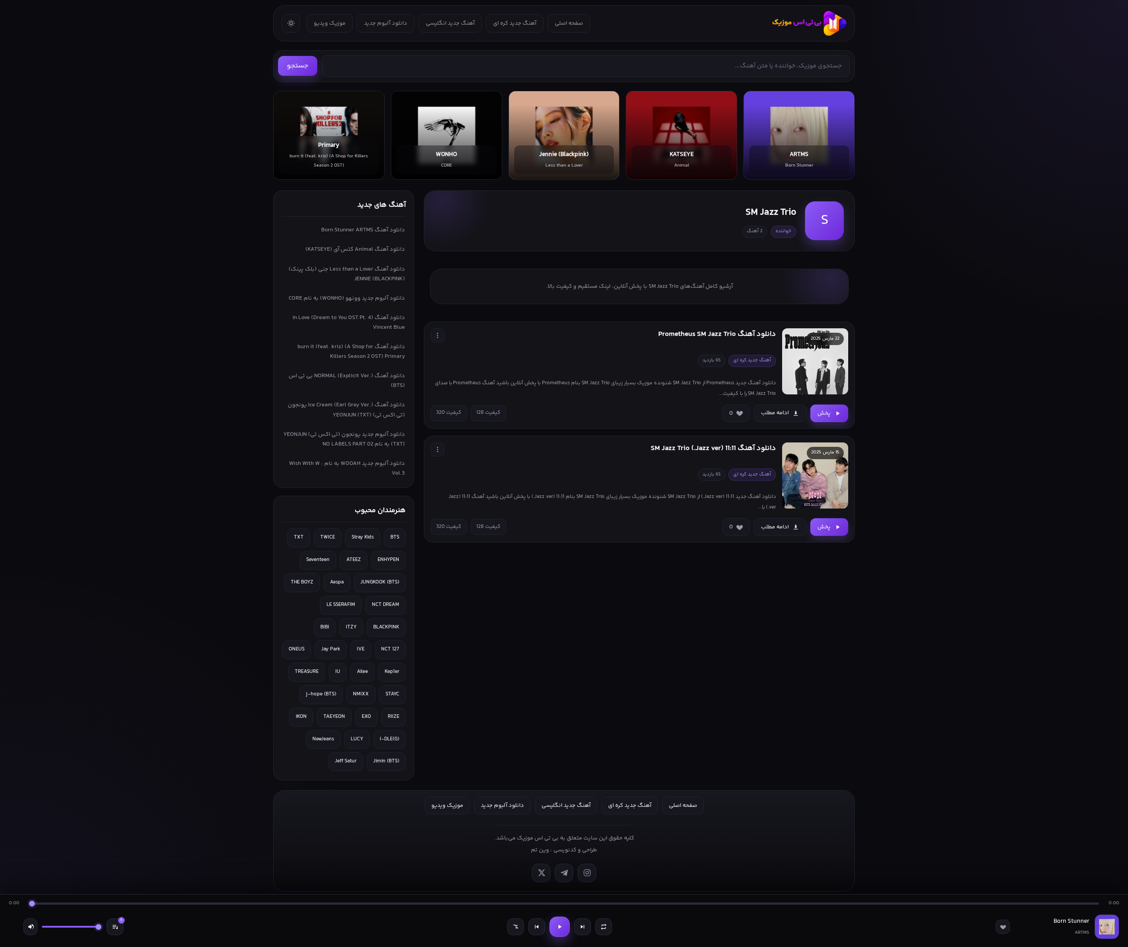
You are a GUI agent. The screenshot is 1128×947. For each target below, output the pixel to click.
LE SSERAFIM (341, 605)
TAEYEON (334, 717)
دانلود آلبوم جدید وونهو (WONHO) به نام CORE (347, 298)
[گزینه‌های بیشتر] (437, 335)
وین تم (540, 850)
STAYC (392, 694)
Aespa (337, 582)
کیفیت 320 (448, 413)
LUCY (357, 739)
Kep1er (392, 672)
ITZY (351, 627)
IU (337, 672)
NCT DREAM (385, 605)
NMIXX (361, 694)
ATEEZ (353, 560)
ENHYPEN (388, 560)
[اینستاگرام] (587, 873)
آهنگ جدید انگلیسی (450, 23)
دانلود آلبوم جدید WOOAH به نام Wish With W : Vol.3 (347, 468)
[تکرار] (603, 926)
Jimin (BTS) (386, 761)
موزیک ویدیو (329, 23)
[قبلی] (536, 926)
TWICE (327, 537)
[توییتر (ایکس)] (541, 873)
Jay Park (330, 649)
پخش (824, 413)
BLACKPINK (386, 627)
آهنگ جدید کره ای (514, 23)
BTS (394, 537)
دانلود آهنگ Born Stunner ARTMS (363, 230)
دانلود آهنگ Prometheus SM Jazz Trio (717, 334)
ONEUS (296, 649)
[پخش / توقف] (559, 927)
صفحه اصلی (569, 23)
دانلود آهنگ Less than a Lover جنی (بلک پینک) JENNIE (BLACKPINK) (347, 274)
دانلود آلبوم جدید (385, 23)
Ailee (362, 672)
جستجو (297, 65)
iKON (301, 717)
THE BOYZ (302, 582)
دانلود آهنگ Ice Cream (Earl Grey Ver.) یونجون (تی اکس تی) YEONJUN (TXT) (346, 410)
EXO (366, 717)
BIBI (324, 627)
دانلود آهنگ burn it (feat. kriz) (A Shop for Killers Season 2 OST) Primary (351, 351)
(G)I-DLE (389, 739)
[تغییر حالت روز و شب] (291, 23)
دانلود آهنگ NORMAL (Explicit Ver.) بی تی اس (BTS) (347, 380)
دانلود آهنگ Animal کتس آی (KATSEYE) (355, 249)
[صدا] (30, 926)
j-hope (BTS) (321, 694)
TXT (299, 537)
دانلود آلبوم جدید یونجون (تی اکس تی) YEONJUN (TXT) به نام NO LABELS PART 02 (344, 439)
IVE (360, 649)
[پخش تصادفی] (515, 926)
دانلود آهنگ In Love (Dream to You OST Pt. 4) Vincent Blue (349, 322)
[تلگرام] (564, 873)
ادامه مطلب (775, 413)
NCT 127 (390, 649)
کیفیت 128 (488, 413)
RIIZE (393, 717)
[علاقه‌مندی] (1003, 927)
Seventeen (318, 560)
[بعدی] (582, 926)
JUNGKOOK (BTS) (379, 582)
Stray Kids (363, 537)
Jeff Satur (345, 761)
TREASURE (307, 672)
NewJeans (323, 739)
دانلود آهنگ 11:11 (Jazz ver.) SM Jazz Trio (713, 448)
